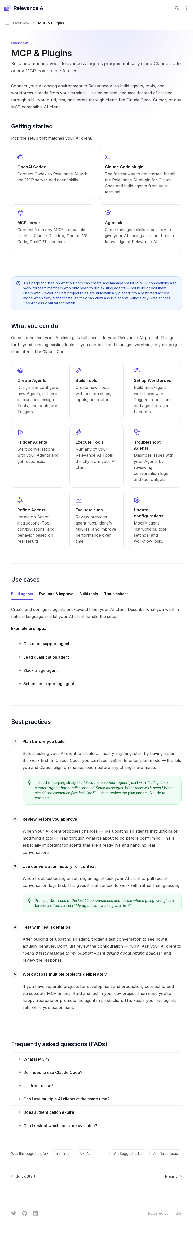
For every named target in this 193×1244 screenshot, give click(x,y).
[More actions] (186, 8)
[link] (52, 174)
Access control (44, 303)
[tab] (22, 593)
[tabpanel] (96, 649)
